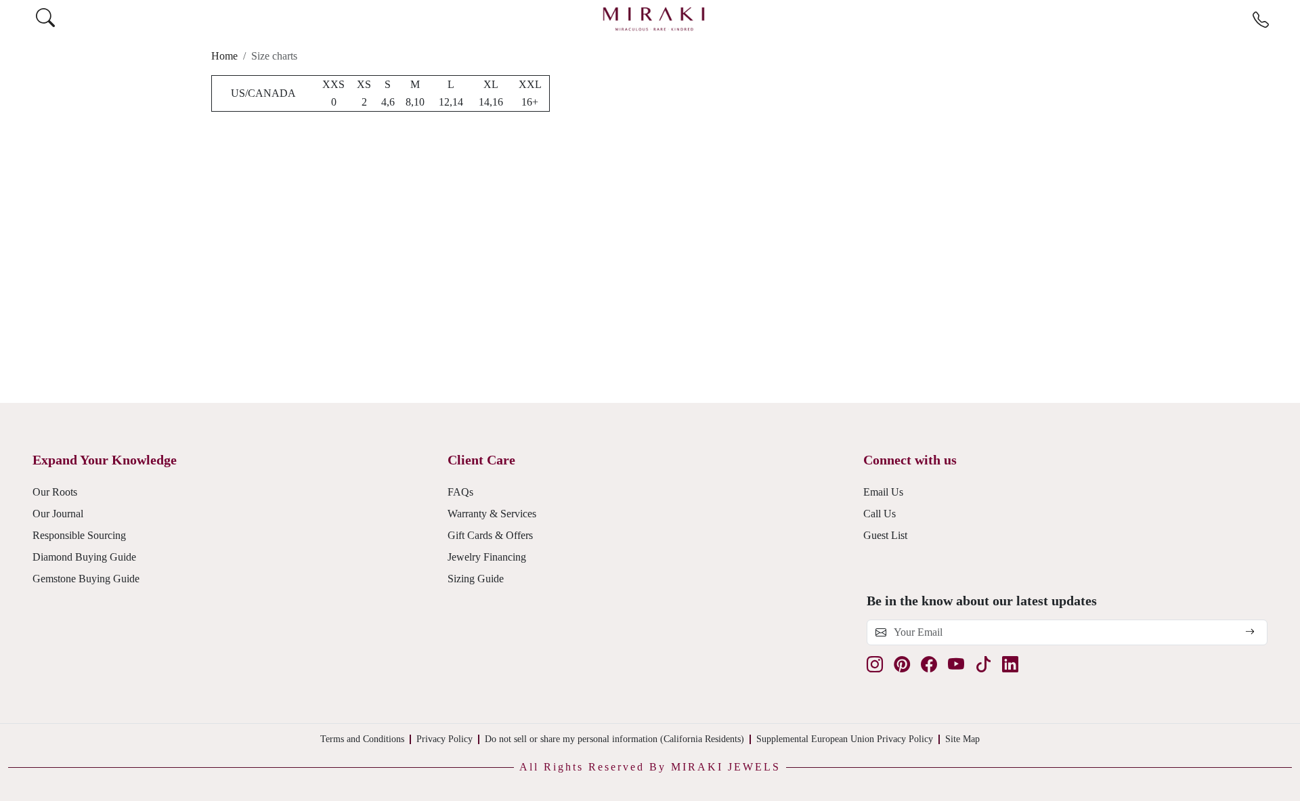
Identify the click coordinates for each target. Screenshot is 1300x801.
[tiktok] (983, 664)
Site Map (962, 739)
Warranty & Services (492, 513)
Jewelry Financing (487, 557)
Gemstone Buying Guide (85, 578)
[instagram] (875, 664)
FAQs (460, 492)
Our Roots (54, 492)
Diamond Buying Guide (84, 557)
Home (224, 56)
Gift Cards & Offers (490, 535)
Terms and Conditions (362, 739)
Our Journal (57, 513)
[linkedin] (1010, 664)
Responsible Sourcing (79, 535)
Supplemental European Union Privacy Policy (844, 739)
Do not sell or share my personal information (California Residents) (614, 739)
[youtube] (956, 664)
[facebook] (929, 664)
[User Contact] (1261, 20)
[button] (650, 767)
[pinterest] (902, 664)
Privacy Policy (444, 739)
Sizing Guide (476, 578)
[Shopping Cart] (1287, 18)
